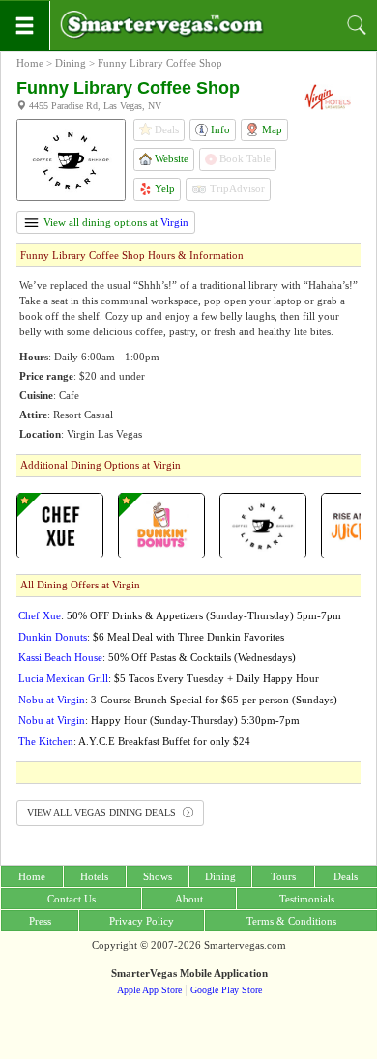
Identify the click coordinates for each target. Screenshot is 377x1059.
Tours (283, 876)
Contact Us (71, 898)
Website (170, 158)
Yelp (163, 188)
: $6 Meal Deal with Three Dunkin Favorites (151, 637)
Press (40, 921)
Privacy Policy (141, 921)
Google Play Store (226, 990)
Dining (70, 63)
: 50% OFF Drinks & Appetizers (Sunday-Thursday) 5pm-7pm (179, 615)
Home (30, 63)
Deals (346, 876)
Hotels (94, 876)
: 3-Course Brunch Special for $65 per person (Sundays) (177, 699)
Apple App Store (149, 990)
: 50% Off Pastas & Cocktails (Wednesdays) (157, 657)
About (189, 898)
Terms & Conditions (291, 921)
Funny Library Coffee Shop (160, 63)
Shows (157, 876)
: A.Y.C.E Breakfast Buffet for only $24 (134, 741)
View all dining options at (114, 222)
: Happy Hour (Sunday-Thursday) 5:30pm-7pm (159, 720)
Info (219, 129)
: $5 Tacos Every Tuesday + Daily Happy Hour (168, 678)
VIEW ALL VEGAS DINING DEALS (103, 812)
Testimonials (306, 898)
